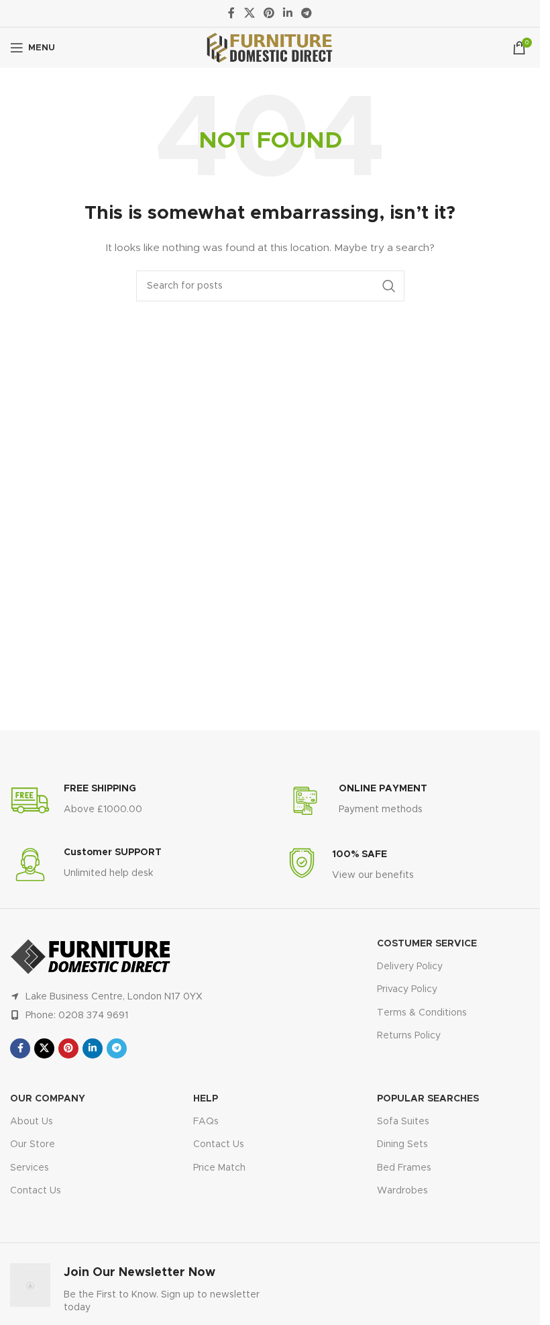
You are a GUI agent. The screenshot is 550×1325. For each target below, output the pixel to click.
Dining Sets (402, 1144)
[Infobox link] (76, 801)
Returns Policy (409, 1035)
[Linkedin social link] (288, 13)
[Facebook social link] (231, 13)
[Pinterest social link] (268, 13)
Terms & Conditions (422, 1013)
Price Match (219, 1168)
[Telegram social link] (307, 13)
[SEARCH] (389, 286)
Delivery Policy (410, 966)
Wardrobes (402, 1190)
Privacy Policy (407, 989)
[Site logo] (270, 47)
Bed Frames (404, 1168)
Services (29, 1168)
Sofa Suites (403, 1121)
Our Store (32, 1144)
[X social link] (249, 13)
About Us (31, 1121)
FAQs (206, 1121)
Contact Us (35, 1190)
